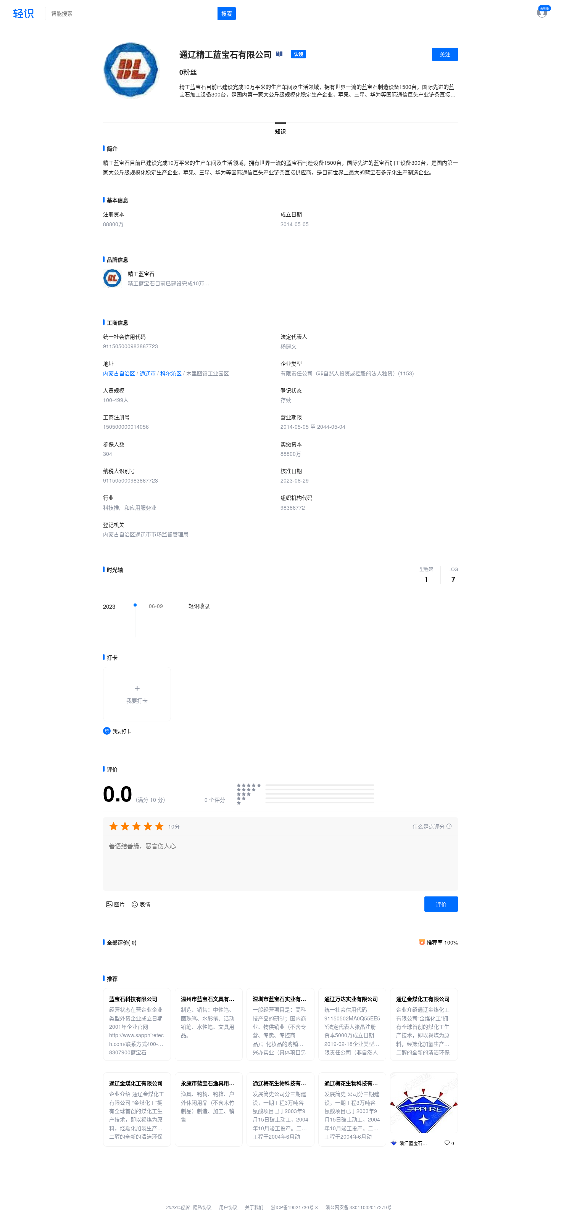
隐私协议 (202, 1207)
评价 (441, 904)
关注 (445, 54)
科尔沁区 (171, 373)
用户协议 (228, 1207)
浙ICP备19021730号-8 (294, 1207)
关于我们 (254, 1207)
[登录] (539, 13)
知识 (280, 131)
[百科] (279, 54)
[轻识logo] (23, 13)
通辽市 (148, 373)
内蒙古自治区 (119, 373)
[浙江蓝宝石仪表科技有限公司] (424, 1102)
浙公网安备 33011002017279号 (359, 1207)
